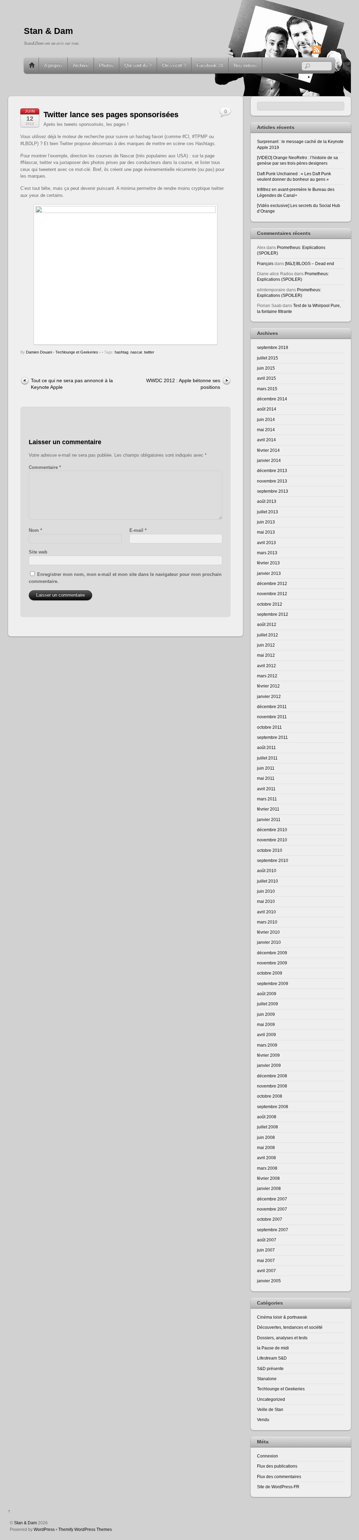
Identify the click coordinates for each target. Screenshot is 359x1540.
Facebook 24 (210, 65)
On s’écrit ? (174, 65)
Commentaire (45, 467)
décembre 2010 (272, 829)
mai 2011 (266, 778)
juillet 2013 (267, 511)
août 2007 (266, 1240)
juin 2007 (266, 1250)
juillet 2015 (267, 358)
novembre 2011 (272, 716)
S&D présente (270, 1368)
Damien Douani (39, 352)
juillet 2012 (267, 635)
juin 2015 (266, 368)
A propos (53, 65)
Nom (35, 530)
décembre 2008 (272, 1076)
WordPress (44, 1529)
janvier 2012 (269, 696)
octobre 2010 (269, 850)
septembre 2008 (272, 1106)
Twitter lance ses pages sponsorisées (110, 114)
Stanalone (267, 1378)
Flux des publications (277, 1466)
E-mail (138, 530)
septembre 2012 (272, 614)
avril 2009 (266, 1034)
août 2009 (266, 993)
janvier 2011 (268, 819)
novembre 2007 (272, 1209)
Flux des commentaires (279, 1476)
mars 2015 (267, 388)
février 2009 (268, 1055)
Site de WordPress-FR (278, 1486)
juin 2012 (266, 645)
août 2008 (266, 1116)
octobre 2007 (269, 1219)
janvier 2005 (269, 1280)
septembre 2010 (272, 860)
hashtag (121, 352)
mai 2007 (266, 1260)
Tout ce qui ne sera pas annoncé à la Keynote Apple (72, 384)
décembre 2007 (272, 1199)
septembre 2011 (272, 737)
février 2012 (268, 686)
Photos (106, 65)
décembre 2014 (272, 399)
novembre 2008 (272, 1086)
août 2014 (266, 409)
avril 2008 (266, 1157)
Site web (38, 552)
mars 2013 (267, 552)
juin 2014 (266, 419)
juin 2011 (266, 768)
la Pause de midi (273, 1348)
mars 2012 (267, 675)
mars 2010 (267, 922)
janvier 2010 (269, 942)
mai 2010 (266, 901)
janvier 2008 (269, 1188)
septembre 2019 (272, 347)
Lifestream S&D (272, 1358)
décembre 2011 (272, 706)
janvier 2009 (269, 1065)
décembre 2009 (272, 952)
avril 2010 (266, 912)
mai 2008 (266, 1147)
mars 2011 (267, 799)
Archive (80, 65)
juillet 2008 (267, 1127)
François (265, 263)
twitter (149, 352)
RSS (327, 49)
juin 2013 (266, 522)
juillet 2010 (267, 881)
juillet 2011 (267, 758)
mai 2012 (266, 655)
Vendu (263, 1419)
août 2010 (266, 870)
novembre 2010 (272, 839)
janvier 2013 (269, 573)
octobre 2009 (269, 973)
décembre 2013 (272, 470)
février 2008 (268, 1178)
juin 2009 (266, 1014)
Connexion (267, 1456)
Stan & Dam (25, 1522)
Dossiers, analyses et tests (282, 1337)
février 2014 (268, 450)
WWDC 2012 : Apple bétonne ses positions (183, 384)
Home (32, 65)
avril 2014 (266, 439)
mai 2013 (266, 532)
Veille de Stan (270, 1409)
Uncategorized (271, 1399)
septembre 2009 (272, 983)
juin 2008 (266, 1137)
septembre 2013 (272, 491)
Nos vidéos (245, 65)
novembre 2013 (272, 481)
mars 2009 (267, 1045)
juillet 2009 (267, 1003)
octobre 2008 (269, 1096)
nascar (136, 352)
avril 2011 (266, 788)
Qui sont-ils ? (137, 65)
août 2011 (266, 747)
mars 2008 (267, 1168)
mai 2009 (266, 1024)
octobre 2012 (269, 604)
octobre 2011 (269, 727)
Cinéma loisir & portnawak (282, 1317)
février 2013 (268, 563)
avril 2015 (266, 378)
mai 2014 (266, 429)
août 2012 (266, 624)
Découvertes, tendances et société (290, 1327)
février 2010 (268, 932)
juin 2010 (266, 891)
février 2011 (268, 809)
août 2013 (266, 501)
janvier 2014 (269, 460)
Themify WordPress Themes (85, 1529)
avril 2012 (266, 665)
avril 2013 (266, 542)
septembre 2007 (272, 1229)
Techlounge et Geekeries (76, 352)
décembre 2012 (272, 583)
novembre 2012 (272, 593)
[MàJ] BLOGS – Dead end (309, 263)
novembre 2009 (272, 963)
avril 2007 (266, 1270)
